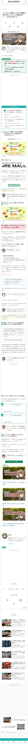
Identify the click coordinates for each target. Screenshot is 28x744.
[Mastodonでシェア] (11, 493)
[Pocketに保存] (17, 496)
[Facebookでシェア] (5, 496)
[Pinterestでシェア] (8, 500)
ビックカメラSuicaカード (17, 303)
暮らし (4, 547)
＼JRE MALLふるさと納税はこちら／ (14, 461)
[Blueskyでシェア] (17, 493)
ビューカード (5, 188)
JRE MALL (4, 170)
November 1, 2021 (17, 339)
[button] (18, 26)
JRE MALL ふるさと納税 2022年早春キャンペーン (14, 116)
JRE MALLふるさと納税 (14, 185)
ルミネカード (5, 303)
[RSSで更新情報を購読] (12, 543)
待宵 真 (9, 534)
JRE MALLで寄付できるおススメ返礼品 (12, 123)
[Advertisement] (14, 90)
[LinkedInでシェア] (14, 500)
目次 (13, 106)
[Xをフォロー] (9, 543)
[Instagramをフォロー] (11, 543)
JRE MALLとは (7, 114)
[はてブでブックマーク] (11, 496)
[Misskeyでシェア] (23, 493)
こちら (16, 258)
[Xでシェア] (5, 493)
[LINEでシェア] (23, 496)
